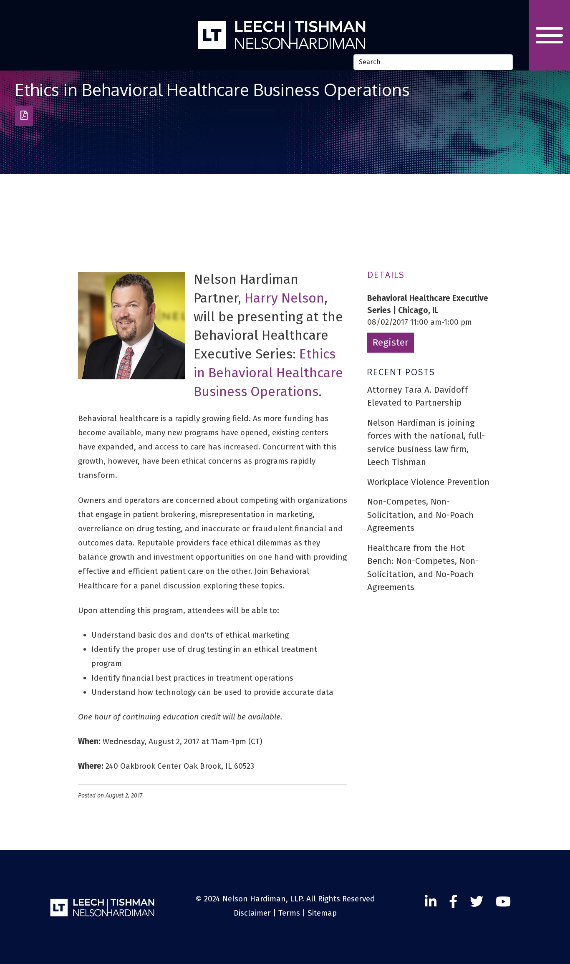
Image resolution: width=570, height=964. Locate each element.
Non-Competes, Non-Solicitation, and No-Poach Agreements (420, 514)
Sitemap (322, 913)
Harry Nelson (284, 298)
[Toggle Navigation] (549, 35)
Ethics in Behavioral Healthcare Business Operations (268, 372)
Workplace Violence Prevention (428, 482)
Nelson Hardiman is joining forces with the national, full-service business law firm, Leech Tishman (426, 442)
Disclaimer (252, 913)
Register (391, 342)
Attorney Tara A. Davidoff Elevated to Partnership (417, 396)
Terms (289, 913)
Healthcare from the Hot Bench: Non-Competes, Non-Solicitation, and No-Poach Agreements (423, 568)
